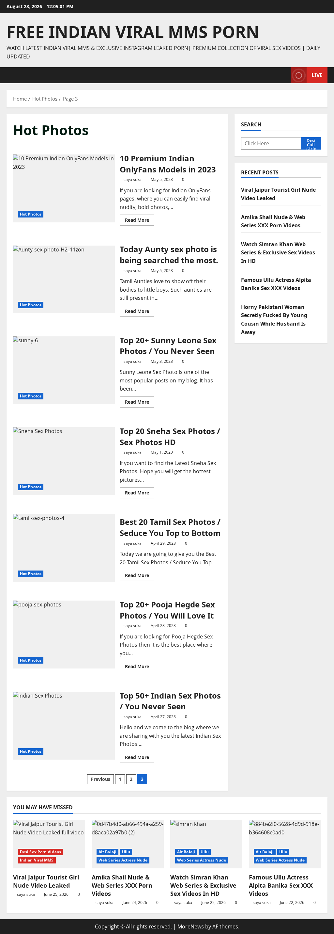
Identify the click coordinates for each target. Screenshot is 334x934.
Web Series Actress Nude (123, 860)
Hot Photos (30, 214)
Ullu (126, 852)
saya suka (133, 179)
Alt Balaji (107, 852)
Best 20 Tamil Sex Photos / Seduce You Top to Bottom (64, 548)
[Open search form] (284, 75)
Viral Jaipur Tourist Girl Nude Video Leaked (46, 881)
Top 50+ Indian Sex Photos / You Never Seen (64, 726)
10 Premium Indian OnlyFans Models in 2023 (64, 188)
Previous (100, 779)
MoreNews (190, 926)
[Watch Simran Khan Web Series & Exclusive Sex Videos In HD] (206, 844)
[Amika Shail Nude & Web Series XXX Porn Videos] (128, 844)
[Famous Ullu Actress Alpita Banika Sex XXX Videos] (285, 844)
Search (251, 124)
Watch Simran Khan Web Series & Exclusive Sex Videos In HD (278, 253)
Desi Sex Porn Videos (40, 852)
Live (317, 75)
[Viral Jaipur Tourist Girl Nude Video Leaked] (49, 844)
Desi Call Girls (311, 143)
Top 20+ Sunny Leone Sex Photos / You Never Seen (64, 370)
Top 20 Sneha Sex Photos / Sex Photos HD (64, 461)
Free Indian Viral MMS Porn (133, 32)
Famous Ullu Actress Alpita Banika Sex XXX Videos (281, 885)
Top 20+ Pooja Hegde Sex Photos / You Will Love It (64, 634)
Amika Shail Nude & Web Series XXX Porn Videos (122, 885)
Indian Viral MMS (37, 860)
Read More (139, 221)
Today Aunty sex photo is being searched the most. (64, 280)
